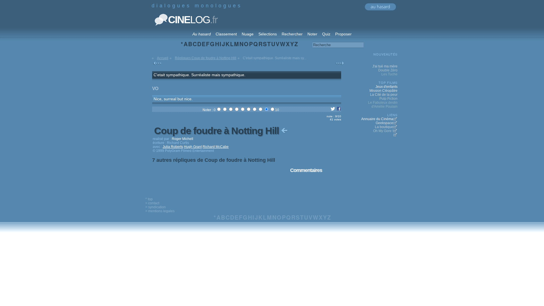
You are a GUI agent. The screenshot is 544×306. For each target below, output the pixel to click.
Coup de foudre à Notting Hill (217, 130)
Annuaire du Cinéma (377, 119)
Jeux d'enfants (386, 87)
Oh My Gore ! (383, 131)
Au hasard (201, 34)
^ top (149, 199)
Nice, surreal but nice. (173, 99)
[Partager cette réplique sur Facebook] (339, 110)
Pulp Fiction (388, 99)
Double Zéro (388, 70)
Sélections (267, 34)
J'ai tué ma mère (385, 66)
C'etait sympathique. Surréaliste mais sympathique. (199, 75)
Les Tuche (389, 74)
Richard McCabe (216, 147)
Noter (312, 34)
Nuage (248, 34)
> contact (152, 203)
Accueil (162, 58)
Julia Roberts (173, 147)
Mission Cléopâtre (383, 91)
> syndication (155, 207)
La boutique (384, 127)
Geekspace (384, 123)
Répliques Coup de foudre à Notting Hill (205, 58)
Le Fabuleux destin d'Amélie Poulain (383, 105)
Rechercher (292, 34)
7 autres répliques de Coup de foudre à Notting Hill (213, 160)
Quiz (326, 34)
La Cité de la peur (384, 95)
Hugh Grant (193, 147)
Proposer (343, 34)
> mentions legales (160, 211)
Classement (226, 34)
